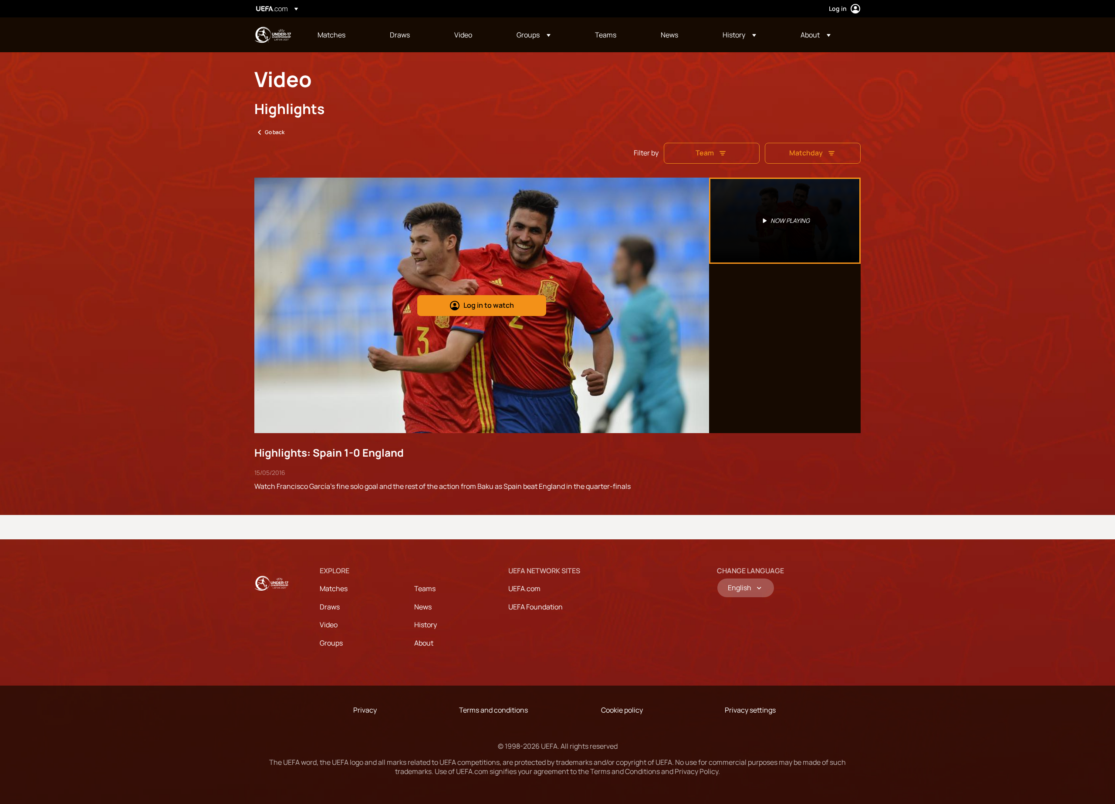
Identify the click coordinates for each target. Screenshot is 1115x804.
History (425, 624)
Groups (331, 643)
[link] (331, 35)
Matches (334, 588)
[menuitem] (343, 35)
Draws (330, 607)
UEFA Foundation (535, 607)
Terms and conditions (493, 710)
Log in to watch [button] (488, 305)
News (423, 607)
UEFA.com (524, 588)
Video (329, 624)
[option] (785, 221)
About (423, 643)
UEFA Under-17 (272, 35)
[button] (533, 35)
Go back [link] (274, 132)
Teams (425, 588)
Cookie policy (622, 710)
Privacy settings (750, 710)
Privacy (365, 710)
